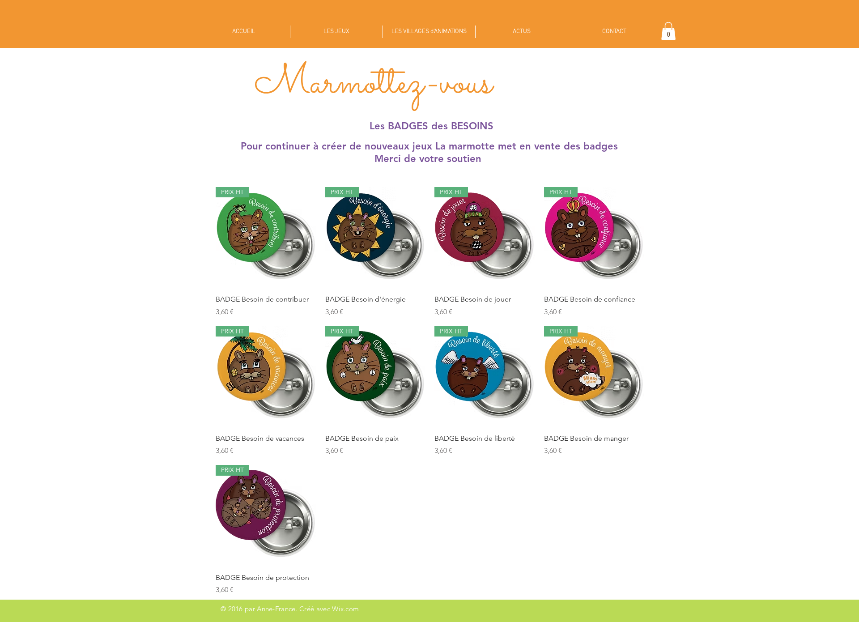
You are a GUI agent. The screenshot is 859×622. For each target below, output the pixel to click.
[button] (668, 31)
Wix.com (345, 609)
